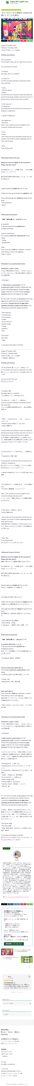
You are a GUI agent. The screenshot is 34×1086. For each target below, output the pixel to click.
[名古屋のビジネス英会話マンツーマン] (17, 3)
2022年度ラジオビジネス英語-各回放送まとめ (15, 1021)
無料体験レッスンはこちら (14, 943)
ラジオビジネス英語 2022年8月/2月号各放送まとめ (11, 9)
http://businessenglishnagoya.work (18, 897)
